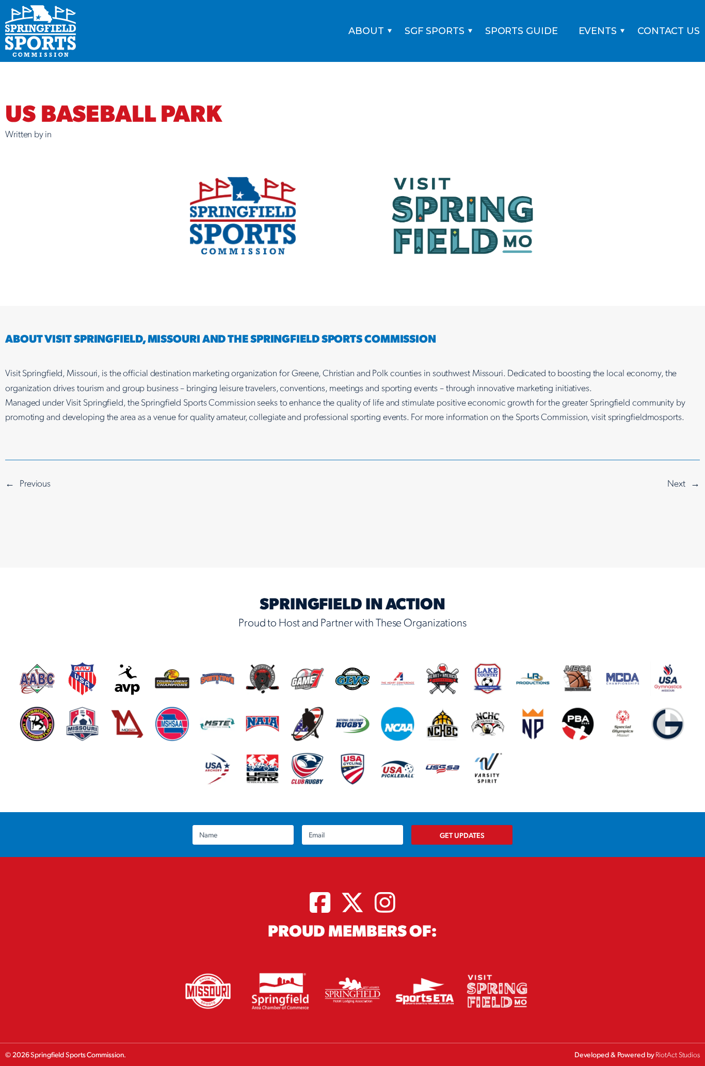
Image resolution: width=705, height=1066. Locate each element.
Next (676, 483)
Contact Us (668, 31)
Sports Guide (521, 31)
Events (598, 31)
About (366, 31)
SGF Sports (434, 31)
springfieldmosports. (646, 416)
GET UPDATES (462, 834)
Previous (35, 483)
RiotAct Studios (677, 1054)
